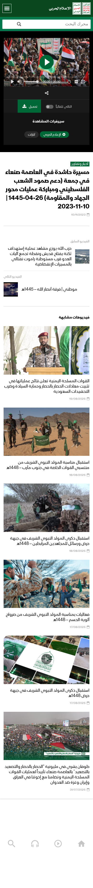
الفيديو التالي (13, 276)
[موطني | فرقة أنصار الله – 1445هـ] (11, 289)
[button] (6, 8)
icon (46, 349)
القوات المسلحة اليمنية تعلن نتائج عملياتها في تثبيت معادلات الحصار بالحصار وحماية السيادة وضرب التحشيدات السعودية (46, 386)
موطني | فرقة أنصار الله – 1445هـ (49, 289)
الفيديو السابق (79, 241)
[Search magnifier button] (19, 24)
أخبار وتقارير (80, 164)
